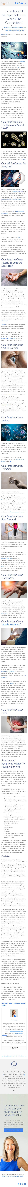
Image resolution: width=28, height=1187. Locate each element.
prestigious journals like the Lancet (11, 200)
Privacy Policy (5, 1176)
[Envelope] (22, 3)
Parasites (15, 26)
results (10, 405)
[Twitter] (17, 1048)
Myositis (12, 683)
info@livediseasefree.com (16, 1176)
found (19, 237)
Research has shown (7, 395)
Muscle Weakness (10, 624)
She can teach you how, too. (16, 1031)
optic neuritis (20, 29)
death (24, 159)
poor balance (16, 30)
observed (22, 61)
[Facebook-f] (15, 3)
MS (21, 27)
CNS (10, 461)
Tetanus (3, 324)
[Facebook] (11, 1048)
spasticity (22, 30)
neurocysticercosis (6, 558)
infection (9, 27)
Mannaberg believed (17, 191)
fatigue (5, 27)
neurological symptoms (8, 671)
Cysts (2, 566)
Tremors (3, 500)
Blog (6, 34)
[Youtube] (17, 3)
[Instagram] (20, 3)
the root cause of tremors (17, 512)
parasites (11, 30)
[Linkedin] (13, 1048)
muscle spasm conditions (8, 338)
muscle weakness (13, 29)
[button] (25, 3)
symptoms (4, 613)
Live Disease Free (16, 27)
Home (2, 34)
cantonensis (4, 405)
